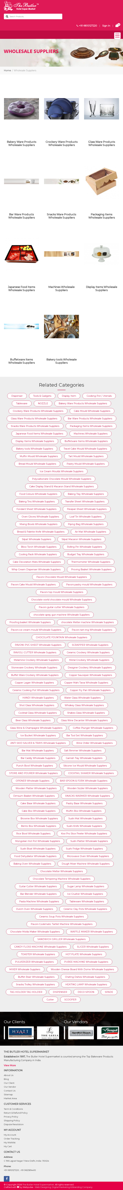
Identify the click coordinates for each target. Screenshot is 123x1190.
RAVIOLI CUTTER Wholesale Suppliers (34, 652)
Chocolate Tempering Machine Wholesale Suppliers (61, 878)
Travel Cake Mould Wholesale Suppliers (85, 448)
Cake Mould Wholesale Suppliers (92, 411)
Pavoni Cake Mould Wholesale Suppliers (33, 584)
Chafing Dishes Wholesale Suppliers (85, 977)
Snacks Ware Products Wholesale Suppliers (61, 216)
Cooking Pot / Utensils (99, 395)
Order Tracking (12, 1138)
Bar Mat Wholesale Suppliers (38, 750)
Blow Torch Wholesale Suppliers (38, 546)
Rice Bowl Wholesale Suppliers (33, 833)
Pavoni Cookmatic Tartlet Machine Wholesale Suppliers (61, 924)
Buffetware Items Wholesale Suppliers (21, 361)
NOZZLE (43, 403)
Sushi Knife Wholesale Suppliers (84, 826)
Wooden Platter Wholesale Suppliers (36, 788)
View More (10, 1065)
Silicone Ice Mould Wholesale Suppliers (85, 765)
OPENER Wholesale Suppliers (32, 780)
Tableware (21, 403)
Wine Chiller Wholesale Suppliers (94, 743)
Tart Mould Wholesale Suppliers (85, 456)
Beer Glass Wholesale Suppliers (33, 720)
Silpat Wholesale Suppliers (36, 539)
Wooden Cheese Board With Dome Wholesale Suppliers (82, 969)
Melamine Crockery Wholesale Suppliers (36, 660)
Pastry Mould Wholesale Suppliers (86, 463)
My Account (10, 1134)
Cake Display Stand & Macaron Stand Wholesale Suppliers (61, 486)
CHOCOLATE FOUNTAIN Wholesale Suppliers (61, 637)
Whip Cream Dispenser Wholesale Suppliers (36, 569)
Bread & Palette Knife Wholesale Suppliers (40, 531)
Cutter (50, 999)
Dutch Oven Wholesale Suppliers (34, 909)
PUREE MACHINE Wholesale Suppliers (86, 961)
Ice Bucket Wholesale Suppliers (38, 735)
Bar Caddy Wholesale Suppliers (38, 758)
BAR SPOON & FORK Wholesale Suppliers (83, 780)
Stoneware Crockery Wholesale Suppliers (34, 667)
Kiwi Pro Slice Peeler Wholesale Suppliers (84, 833)
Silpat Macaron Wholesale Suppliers (81, 539)
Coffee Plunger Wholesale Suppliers (93, 727)
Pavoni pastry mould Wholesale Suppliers (89, 584)
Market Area (10, 1098)
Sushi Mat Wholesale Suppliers (85, 818)
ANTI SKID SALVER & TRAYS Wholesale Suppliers (38, 743)
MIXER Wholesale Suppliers (24, 969)
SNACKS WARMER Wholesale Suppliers (87, 795)
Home (7, 70)
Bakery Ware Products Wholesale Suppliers (21, 143)
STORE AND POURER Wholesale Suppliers (33, 773)
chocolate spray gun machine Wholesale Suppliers (61, 614)
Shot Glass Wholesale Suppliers (36, 705)
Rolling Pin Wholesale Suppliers (84, 546)
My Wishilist (10, 1142)
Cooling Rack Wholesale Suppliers (38, 554)
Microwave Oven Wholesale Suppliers (88, 856)
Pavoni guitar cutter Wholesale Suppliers (61, 607)
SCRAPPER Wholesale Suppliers (90, 644)
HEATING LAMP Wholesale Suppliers (86, 984)
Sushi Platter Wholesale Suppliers (89, 841)
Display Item (69, 395)
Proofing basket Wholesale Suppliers (30, 622)
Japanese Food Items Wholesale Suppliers (21, 288)
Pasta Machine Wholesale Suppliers (39, 901)
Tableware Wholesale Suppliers (87, 901)
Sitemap (8, 1094)
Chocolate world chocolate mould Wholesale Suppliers (61, 599)
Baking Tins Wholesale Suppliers (37, 501)
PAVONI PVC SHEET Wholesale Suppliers (38, 644)
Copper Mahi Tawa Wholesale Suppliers (86, 682)
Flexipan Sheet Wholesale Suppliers (87, 509)
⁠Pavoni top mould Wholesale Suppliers (61, 592)
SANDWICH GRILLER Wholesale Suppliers (61, 939)
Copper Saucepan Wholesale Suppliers (90, 675)
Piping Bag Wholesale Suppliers (85, 524)
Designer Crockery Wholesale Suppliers (90, 667)
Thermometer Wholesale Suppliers (90, 561)
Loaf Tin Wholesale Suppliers (85, 516)
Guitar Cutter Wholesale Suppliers (38, 886)
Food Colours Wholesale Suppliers (38, 494)
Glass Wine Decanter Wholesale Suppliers (84, 720)
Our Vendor (10, 1086)
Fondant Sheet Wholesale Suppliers (36, 509)
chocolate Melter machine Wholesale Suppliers (87, 622)
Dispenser (17, 395)
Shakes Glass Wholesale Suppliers (86, 712)
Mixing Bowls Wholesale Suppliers (38, 524)
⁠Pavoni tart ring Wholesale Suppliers (92, 629)
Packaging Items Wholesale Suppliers (101, 216)
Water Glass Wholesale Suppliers (82, 697)
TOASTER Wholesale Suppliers (38, 954)
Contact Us (9, 1090)
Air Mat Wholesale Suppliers (90, 531)
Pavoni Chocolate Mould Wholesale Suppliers (61, 577)
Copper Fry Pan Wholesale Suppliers (90, 690)
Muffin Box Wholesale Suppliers (83, 810)
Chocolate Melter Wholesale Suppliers (61, 871)
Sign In (106, 25)
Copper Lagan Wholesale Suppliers (34, 682)
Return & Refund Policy (16, 1112)
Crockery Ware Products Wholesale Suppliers (62, 143)
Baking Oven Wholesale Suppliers (32, 863)
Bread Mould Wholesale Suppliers (37, 463)
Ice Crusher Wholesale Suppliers (85, 893)
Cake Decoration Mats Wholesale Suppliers (37, 561)
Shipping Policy (12, 1120)
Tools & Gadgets (42, 395)
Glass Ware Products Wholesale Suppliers (101, 143)
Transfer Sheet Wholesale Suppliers (84, 501)
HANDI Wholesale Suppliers (38, 697)
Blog (6, 1079)
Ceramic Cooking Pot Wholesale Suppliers (35, 690)
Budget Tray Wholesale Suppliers (85, 554)
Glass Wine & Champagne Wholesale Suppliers (36, 727)
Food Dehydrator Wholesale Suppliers (35, 856)
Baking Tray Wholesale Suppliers (86, 494)
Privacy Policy (11, 1116)
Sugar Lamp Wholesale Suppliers (85, 886)
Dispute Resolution (14, 1124)
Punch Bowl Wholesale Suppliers (34, 765)
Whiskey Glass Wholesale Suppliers (84, 705)
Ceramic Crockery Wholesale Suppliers (88, 652)
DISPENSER (60, 992)
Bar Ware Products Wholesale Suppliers (21, 216)
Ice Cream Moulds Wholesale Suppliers (61, 471)
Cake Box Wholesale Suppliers (38, 810)
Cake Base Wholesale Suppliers (37, 803)
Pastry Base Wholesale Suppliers (84, 803)
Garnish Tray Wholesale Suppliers (84, 758)
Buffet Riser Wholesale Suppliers (36, 977)
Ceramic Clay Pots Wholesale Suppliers (85, 909)
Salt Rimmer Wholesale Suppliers (82, 750)
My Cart (8, 1146)
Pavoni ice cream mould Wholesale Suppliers (36, 629)
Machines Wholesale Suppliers (61, 288)
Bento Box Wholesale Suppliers (38, 826)
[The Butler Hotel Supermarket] (61, 6)
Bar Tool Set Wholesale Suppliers (84, 735)
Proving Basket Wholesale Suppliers (91, 569)
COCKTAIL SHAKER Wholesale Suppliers (91, 773)
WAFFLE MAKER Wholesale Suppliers (91, 931)
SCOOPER (70, 999)
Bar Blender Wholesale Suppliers (38, 893)
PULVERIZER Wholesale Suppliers (34, 961)
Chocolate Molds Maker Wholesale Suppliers (35, 931)
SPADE (109, 992)
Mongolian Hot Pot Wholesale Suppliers (37, 841)
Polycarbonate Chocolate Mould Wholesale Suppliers (61, 478)
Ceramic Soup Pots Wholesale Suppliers (61, 916)
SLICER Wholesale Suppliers (93, 946)
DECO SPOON (86, 992)
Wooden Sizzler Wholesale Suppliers (87, 788)
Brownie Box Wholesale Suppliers (39, 818)
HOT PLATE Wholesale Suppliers (84, 954)
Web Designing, (43, 1187)
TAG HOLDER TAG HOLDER (26, 992)
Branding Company (82, 1187)
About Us (8, 1075)
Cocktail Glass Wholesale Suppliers (37, 712)
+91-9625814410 (28, 1170)
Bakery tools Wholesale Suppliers (61, 361)
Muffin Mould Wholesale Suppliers (39, 456)
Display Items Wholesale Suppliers (101, 288)
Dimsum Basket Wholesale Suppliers (34, 795)
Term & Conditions (13, 1109)
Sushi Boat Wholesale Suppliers (37, 848)
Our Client (9, 1083)
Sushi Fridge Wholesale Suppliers (84, 848)
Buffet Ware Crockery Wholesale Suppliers (34, 675)
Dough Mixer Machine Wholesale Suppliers (86, 863)
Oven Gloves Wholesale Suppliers (40, 516)
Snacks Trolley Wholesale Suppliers (35, 984)
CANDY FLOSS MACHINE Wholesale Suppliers (40, 946)
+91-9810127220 (87, 25)
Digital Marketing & (62, 1187)
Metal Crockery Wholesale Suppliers (89, 660)
